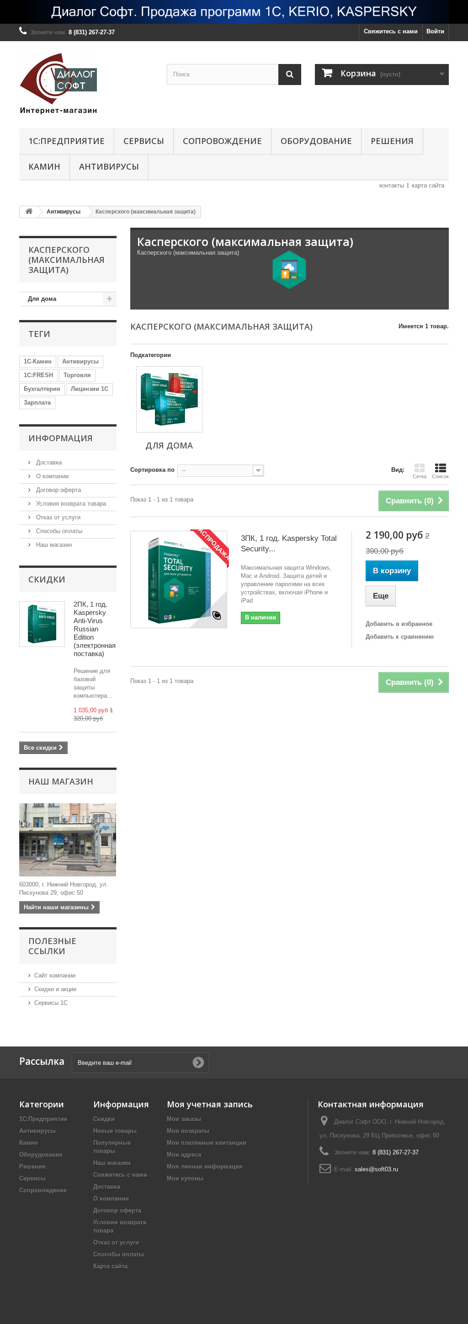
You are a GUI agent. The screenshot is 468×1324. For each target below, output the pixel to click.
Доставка (48, 462)
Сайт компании (54, 975)
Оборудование (316, 140)
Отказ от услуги (57, 517)
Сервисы (143, 140)
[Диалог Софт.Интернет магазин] (86, 82)
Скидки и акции (55, 989)
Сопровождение (222, 140)
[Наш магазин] (68, 839)
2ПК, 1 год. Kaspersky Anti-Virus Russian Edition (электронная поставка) (95, 628)
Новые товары (115, 1130)
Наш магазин (53, 544)
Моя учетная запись (210, 1104)
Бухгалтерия (42, 388)
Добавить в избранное (399, 623)
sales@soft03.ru (376, 1169)
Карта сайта (110, 1266)
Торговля (77, 375)
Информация (60, 437)
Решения (392, 140)
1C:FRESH (38, 375)
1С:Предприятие (66, 140)
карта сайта (428, 185)
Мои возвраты (188, 1130)
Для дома (42, 298)
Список (440, 476)
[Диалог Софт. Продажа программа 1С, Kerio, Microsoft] (234, 12)
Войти (435, 31)
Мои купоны (185, 1178)
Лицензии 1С (89, 388)
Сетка (419, 476)
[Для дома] (169, 399)
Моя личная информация (205, 1166)
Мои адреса (184, 1154)
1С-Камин (38, 361)
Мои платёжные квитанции (206, 1142)
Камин (44, 166)
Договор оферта (57, 489)
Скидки (46, 579)
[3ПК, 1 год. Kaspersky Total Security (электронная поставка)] (179, 579)
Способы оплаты (58, 531)
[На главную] (28, 212)
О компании (51, 476)
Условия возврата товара (70, 503)
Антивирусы (109, 166)
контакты (391, 185)
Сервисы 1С (51, 1002)
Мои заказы (184, 1119)
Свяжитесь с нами (391, 31)
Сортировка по (152, 469)
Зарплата (37, 402)
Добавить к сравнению (400, 636)
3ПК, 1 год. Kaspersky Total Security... (289, 543)
